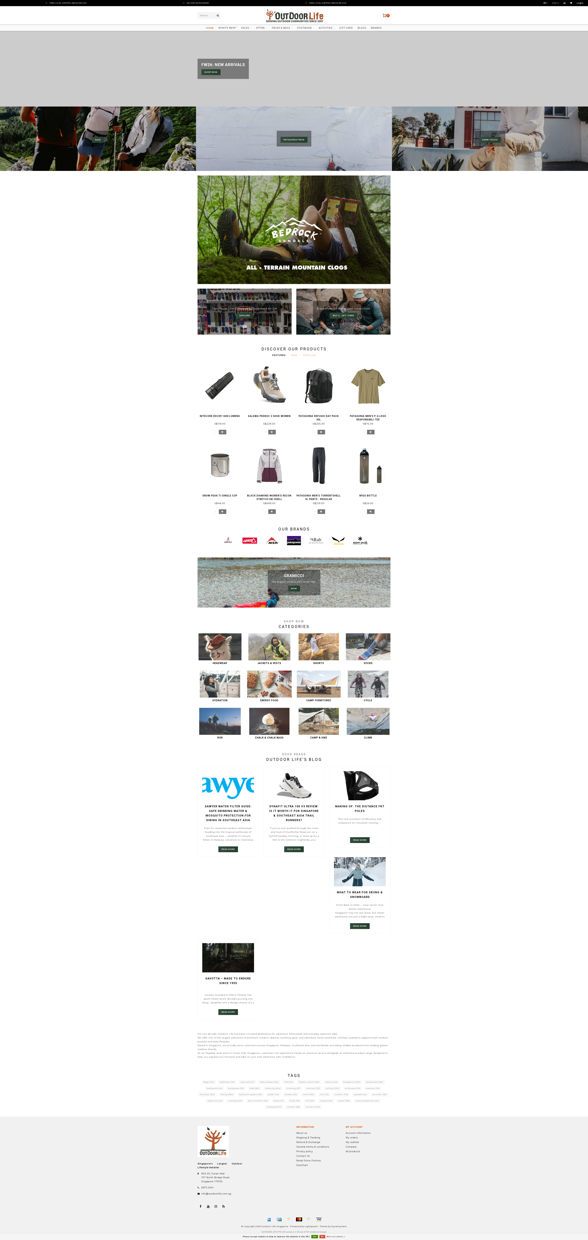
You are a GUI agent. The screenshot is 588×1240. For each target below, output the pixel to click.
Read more (228, 849)
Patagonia (351, 1082)
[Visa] (319, 1219)
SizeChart (302, 1165)
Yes (315, 1237)
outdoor (341, 1094)
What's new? (227, 28)
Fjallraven (227, 1082)
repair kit (214, 1101)
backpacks (236, 1088)
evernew (373, 1088)
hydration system (250, 1094)
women (293, 1107)
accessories (374, 1082)
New (294, 355)
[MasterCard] (299, 1219)
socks (295, 1101)
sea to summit (258, 1101)
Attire (260, 28)
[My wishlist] (571, 3)
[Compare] (564, 3)
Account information (358, 1133)
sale (98, 140)
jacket (273, 1094)
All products (353, 1151)
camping (273, 1088)
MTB (288, 1082)
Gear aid (247, 1082)
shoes (279, 1101)
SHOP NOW (210, 72)
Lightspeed (311, 1226)
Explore (244, 315)
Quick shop (221, 415)
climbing (293, 1088)
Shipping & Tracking (308, 1137)
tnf (309, 1101)
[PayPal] (309, 1219)
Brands (376, 28)
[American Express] (269, 1219)
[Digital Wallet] (289, 1219)
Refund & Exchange (308, 1142)
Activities (325, 28)
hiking (227, 1094)
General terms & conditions (312, 1146)
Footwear (304, 28)
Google (323, 1232)
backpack (214, 1088)
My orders (352, 1137)
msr (324, 1094)
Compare (351, 1146)
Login (580, 3)
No (322, 1237)
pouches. (380, 1094)
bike (254, 1088)
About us (301, 1133)
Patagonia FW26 (294, 140)
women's (313, 1107)
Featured (279, 355)
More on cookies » (336, 1237)
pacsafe (360, 1094)
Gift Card (346, 28)
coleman (313, 1088)
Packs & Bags (281, 28)
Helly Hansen (269, 1082)
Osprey (331, 1082)
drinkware (352, 1088)
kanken (291, 1094)
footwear (207, 1094)
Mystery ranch (309, 1082)
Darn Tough (490, 140)
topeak (326, 1101)
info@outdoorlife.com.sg (216, 1193)
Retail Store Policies (308, 1160)
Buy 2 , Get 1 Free (343, 315)
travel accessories (367, 1101)
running (235, 1101)
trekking (274, 1107)
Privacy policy (304, 1151)
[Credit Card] (279, 1219)
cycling (332, 1088)
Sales (245, 28)
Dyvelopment (339, 1226)
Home (210, 28)
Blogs (362, 28)
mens (308, 1094)
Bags (208, 1082)
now (294, 588)
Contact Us (303, 1156)
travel (344, 1101)
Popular (309, 355)
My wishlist (352, 1142)
